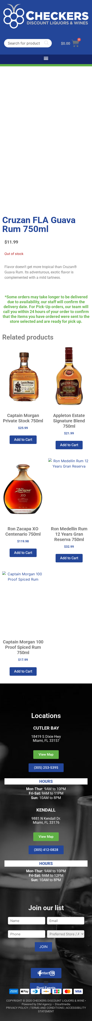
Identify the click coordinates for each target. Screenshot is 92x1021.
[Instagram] (52, 973)
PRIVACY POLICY (17, 1007)
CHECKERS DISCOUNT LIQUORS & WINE (58, 1000)
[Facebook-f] (40, 973)
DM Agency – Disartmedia (53, 1004)
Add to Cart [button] (23, 439)
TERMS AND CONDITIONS (47, 1007)
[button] (46, 58)
